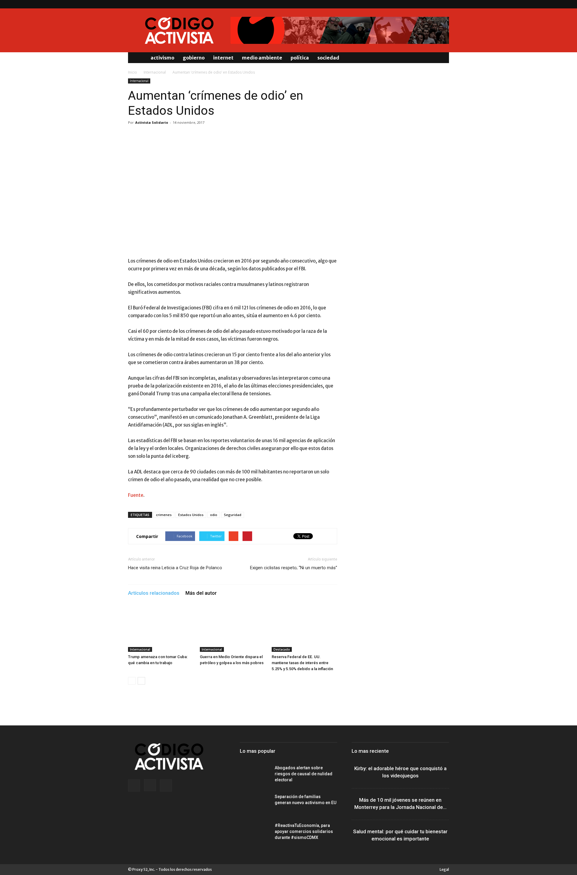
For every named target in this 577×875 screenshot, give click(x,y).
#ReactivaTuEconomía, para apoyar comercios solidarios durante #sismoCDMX (304, 831)
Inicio (132, 72)
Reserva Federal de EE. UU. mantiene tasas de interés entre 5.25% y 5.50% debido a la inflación (302, 663)
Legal (444, 869)
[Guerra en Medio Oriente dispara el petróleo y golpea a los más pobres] (232, 629)
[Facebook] (424, 4)
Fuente (135, 495)
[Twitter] (444, 4)
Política (300, 58)
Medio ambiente (262, 58)
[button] (442, 57)
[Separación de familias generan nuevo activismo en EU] (255, 804)
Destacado (281, 649)
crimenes (164, 514)
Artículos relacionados (153, 593)
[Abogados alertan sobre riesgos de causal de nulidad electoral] (255, 775)
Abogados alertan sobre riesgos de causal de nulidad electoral (303, 773)
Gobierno (194, 58)
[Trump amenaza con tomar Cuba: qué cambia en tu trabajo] (161, 629)
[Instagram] (434, 4)
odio (213, 514)
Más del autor (201, 593)
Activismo (162, 58)
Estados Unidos (190, 514)
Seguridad (232, 514)
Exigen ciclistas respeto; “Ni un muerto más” (293, 567)
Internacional (155, 72)
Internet (223, 58)
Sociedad (328, 58)
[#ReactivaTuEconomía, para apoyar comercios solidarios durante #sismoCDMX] (255, 832)
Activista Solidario (151, 122)
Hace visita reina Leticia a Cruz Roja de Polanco (175, 567)
